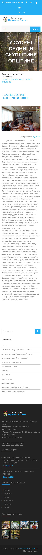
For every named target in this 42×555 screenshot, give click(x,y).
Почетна (5, 74)
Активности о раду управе (11, 362)
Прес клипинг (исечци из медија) (14, 391)
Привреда (7, 504)
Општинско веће (8, 76)
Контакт (35, 29)
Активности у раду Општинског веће (15, 358)
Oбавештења (7, 375)
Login (36, 551)
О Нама (7, 490)
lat (19, 13)
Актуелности (17, 74)
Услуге (6, 497)
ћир (24, 13)
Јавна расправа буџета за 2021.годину (16, 387)
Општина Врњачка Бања (28, 548)
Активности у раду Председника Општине (17, 354)
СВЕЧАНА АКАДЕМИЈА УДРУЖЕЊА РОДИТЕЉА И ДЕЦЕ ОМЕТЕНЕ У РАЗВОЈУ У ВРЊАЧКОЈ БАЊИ (20, 460)
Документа (8, 494)
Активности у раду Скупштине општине (16, 350)
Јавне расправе (8, 383)
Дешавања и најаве (9, 366)
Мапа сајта (27, 551)
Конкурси (5, 370)
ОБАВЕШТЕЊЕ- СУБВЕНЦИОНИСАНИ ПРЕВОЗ (18, 473)
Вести (4, 345)
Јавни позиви (7, 379)
